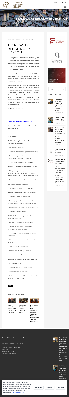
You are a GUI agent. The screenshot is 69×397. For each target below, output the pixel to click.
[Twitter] (62, 2)
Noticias (31, 39)
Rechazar (49, 387)
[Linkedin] (65, 2)
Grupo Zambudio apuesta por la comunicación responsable (12, 308)
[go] (63, 89)
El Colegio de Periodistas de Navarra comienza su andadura (23, 308)
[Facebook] (60, 2)
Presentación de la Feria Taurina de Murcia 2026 (59, 119)
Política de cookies (18, 393)
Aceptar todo (38, 387)
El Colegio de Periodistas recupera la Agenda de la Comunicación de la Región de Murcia (60, 105)
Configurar (60, 387)
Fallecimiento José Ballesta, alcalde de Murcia (60, 150)
